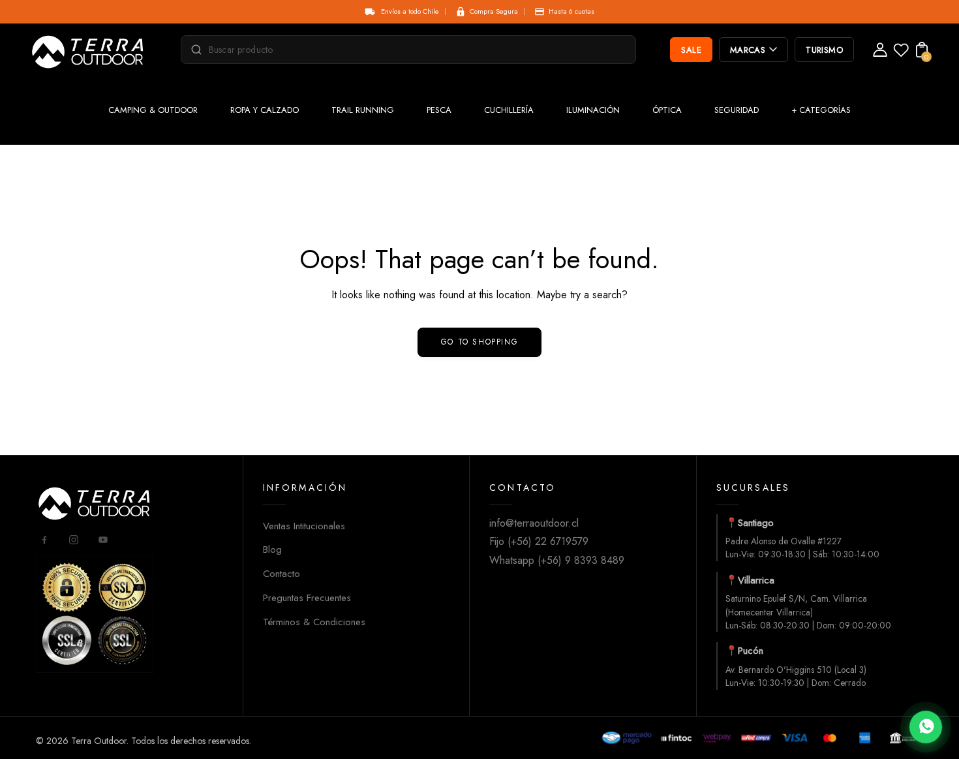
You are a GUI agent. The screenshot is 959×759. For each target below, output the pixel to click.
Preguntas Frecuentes (307, 598)
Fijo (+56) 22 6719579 (538, 541)
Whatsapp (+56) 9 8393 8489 (556, 560)
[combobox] (414, 49)
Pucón (750, 650)
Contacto (281, 573)
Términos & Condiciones (314, 622)
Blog (272, 549)
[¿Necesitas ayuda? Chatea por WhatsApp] (925, 727)
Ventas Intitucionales (304, 526)
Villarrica (756, 580)
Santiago (756, 523)
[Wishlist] (901, 53)
